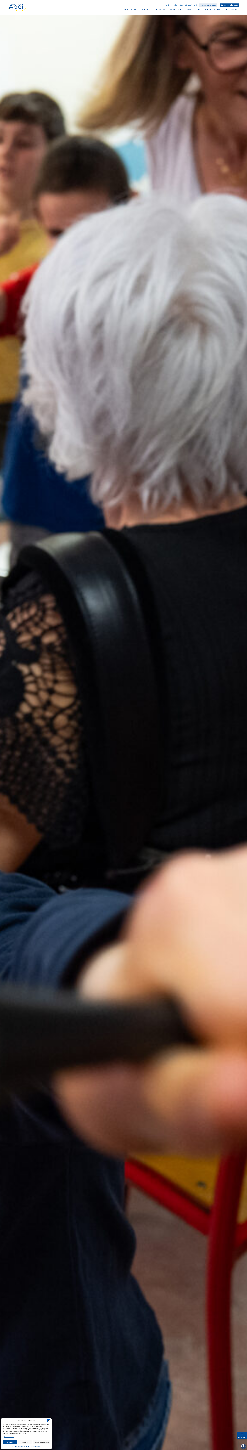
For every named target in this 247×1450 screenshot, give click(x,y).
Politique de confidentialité (32, 1446)
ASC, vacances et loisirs (209, 9)
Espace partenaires (208, 5)
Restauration (232, 9)
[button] (49, 1421)
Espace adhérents (230, 5)
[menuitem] (202, 5)
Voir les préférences (41, 1442)
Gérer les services (9, 1437)
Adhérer (168, 5)
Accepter (10, 1442)
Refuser (25, 1442)
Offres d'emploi (191, 5)
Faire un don (178, 5)
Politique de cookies (17, 1446)
